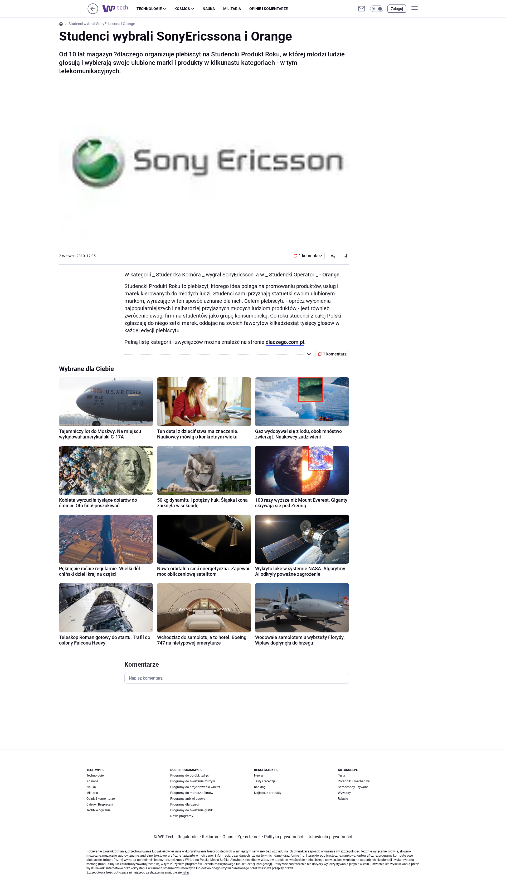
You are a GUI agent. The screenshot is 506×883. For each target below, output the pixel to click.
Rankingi (260, 787)
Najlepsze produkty (267, 793)
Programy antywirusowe (187, 799)
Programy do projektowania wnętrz (195, 787)
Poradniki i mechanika (354, 781)
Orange (330, 274)
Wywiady (344, 793)
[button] (376, 9)
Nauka (209, 9)
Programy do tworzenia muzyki (192, 781)
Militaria (232, 9)
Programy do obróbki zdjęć (189, 775)
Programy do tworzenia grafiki (191, 810)
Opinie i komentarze (268, 9)
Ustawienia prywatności (328, 836)
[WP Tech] (119, 8)
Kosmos (182, 9)
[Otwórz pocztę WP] (361, 8)
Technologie (149, 9)
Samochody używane (353, 787)
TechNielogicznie (98, 810)
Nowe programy (181, 816)
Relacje (343, 799)
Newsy (259, 775)
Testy (341, 775)
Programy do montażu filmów (191, 793)
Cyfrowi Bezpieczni (99, 804)
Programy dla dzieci (184, 804)
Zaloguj (397, 9)
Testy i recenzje (264, 781)
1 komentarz (310, 255)
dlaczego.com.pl (285, 342)
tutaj (185, 872)
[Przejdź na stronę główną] (92, 12)
